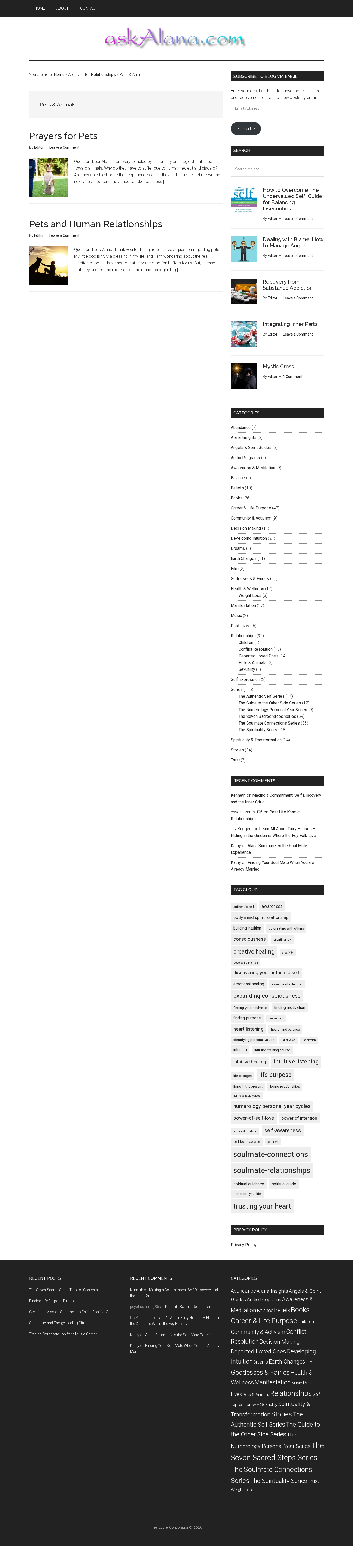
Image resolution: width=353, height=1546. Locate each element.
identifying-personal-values (253, 1040)
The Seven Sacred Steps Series (267, 716)
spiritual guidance (248, 1184)
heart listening (248, 1029)
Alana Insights (243, 437)
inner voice (288, 1040)
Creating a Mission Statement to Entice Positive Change (73, 1312)
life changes (242, 1076)
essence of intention (287, 984)
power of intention (299, 1118)
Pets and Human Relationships (95, 223)
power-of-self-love (253, 1118)
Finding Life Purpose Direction (53, 1301)
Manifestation (243, 605)
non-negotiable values (246, 1096)
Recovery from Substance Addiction (288, 285)
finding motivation (289, 1007)
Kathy (236, 845)
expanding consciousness (267, 996)
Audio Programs (245, 457)
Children (246, 642)
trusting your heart (262, 1206)
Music (236, 615)
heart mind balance (285, 1029)
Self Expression (245, 679)
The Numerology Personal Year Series (273, 709)
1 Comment (292, 377)
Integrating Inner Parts (290, 324)
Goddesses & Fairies (250, 578)
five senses (275, 1018)
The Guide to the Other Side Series (270, 702)
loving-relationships (285, 1086)
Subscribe (246, 128)
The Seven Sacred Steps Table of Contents (63, 1290)
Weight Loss (250, 595)
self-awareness (282, 1130)
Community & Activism (251, 518)
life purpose (275, 1074)
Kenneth (238, 795)
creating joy (282, 939)
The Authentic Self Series (262, 696)
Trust (235, 760)
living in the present (248, 1086)
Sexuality (247, 669)
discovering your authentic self (266, 973)
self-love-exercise (246, 1142)
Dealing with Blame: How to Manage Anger (293, 242)
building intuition (247, 928)
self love (272, 1142)
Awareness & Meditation (253, 467)
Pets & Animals (252, 662)
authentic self (243, 907)
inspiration (309, 1040)
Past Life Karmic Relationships (190, 1307)
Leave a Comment (64, 147)
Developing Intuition (249, 538)
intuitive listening (296, 1061)
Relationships (243, 635)
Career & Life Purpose (251, 508)
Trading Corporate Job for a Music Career (63, 1334)
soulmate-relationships (271, 1170)
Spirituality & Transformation (256, 739)
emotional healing (248, 983)
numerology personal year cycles (272, 1106)
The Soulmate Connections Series (269, 723)
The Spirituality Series (258, 729)
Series (237, 689)
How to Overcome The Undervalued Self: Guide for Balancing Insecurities (292, 199)
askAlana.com (176, 38)
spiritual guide (284, 1184)
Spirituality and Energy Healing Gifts (57, 1323)
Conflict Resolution (256, 649)
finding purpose (247, 1018)
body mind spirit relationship (260, 917)
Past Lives (240, 625)
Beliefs (237, 487)
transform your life (247, 1194)
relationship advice (245, 1131)
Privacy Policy (244, 1244)
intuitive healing (249, 1062)
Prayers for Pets (63, 135)
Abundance (241, 427)
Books (236, 498)
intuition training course (272, 1050)
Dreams (238, 548)
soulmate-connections (270, 1154)
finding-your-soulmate (250, 1008)
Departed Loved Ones (258, 655)
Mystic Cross (278, 366)
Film (235, 568)
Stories (237, 750)
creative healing (254, 951)
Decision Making (246, 528)
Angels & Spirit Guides (251, 447)
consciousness (249, 939)
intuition (240, 1049)
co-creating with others (286, 928)
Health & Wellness (247, 588)
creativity (287, 952)
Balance (238, 477)
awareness (272, 906)
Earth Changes (244, 558)
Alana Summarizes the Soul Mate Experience (181, 1335)
